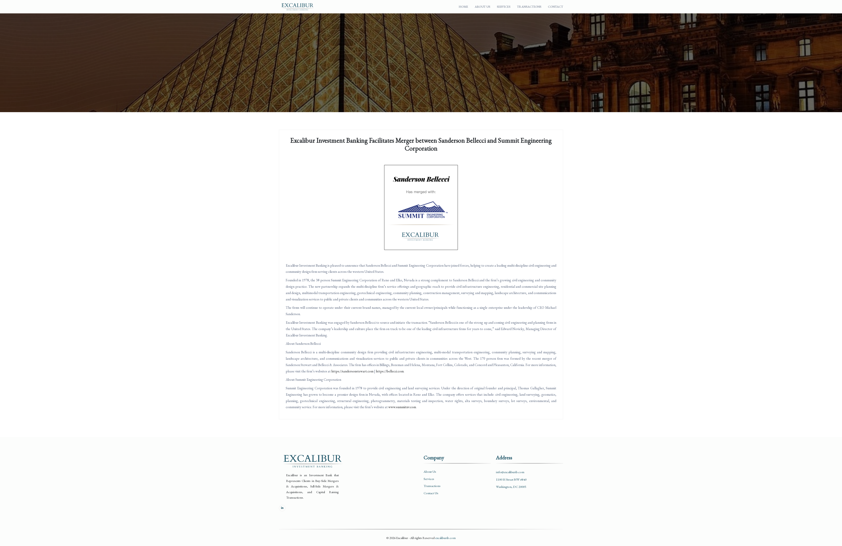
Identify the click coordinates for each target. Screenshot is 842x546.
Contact (555, 7)
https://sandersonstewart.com (352, 371)
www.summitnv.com (402, 407)
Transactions (529, 7)
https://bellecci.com (390, 371)
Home (463, 7)
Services (503, 7)
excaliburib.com (445, 538)
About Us (482, 7)
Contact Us (431, 493)
